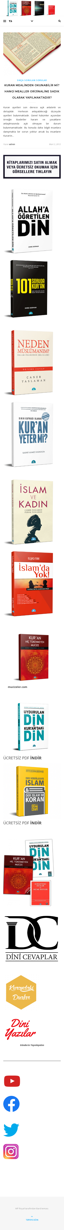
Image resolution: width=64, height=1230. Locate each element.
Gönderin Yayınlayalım (32, 1045)
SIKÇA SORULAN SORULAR (32, 80)
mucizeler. (15, 687)
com (24, 687)
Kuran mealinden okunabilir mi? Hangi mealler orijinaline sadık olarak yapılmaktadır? (32, 91)
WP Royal (20, 1208)
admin (12, 144)
